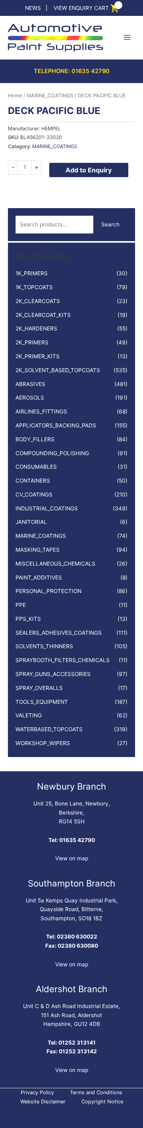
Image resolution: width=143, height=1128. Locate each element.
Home (15, 96)
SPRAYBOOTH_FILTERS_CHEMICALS (62, 660)
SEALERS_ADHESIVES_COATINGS (58, 633)
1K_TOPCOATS (34, 287)
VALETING (28, 715)
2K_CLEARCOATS (37, 301)
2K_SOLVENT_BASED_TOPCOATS (57, 370)
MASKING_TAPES (37, 550)
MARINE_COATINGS (40, 536)
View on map (71, 858)
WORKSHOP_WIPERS (42, 743)
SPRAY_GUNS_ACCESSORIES (53, 674)
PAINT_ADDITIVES (38, 577)
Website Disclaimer (43, 1102)
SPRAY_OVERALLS (39, 688)
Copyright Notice (102, 1102)
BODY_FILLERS (34, 439)
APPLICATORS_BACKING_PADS (55, 425)
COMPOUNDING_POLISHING (52, 453)
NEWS (33, 8)
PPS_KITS (28, 619)
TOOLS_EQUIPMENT (41, 702)
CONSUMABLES (36, 467)
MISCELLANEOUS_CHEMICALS (55, 563)
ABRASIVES (30, 384)
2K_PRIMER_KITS (37, 356)
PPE (20, 605)
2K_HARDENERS (36, 328)
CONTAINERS (32, 480)
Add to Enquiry (89, 170)
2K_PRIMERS (31, 342)
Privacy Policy (37, 1092)
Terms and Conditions (96, 1092)
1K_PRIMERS (31, 273)
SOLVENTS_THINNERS (44, 646)
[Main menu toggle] (127, 37)
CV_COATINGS (33, 494)
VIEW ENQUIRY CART (81, 8)
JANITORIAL (31, 522)
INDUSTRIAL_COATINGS (46, 508)
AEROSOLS (29, 397)
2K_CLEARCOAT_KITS (43, 315)
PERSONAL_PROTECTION (48, 591)
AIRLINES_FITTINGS (41, 411)
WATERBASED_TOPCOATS (49, 729)
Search (110, 224)
